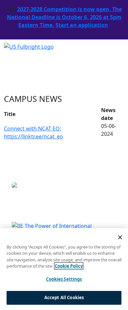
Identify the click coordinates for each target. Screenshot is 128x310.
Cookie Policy (69, 266)
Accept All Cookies (64, 297)
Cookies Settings (64, 279)
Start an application (81, 25)
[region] (64, 269)
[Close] (120, 237)
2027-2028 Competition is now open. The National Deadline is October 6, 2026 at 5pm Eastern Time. (64, 17)
